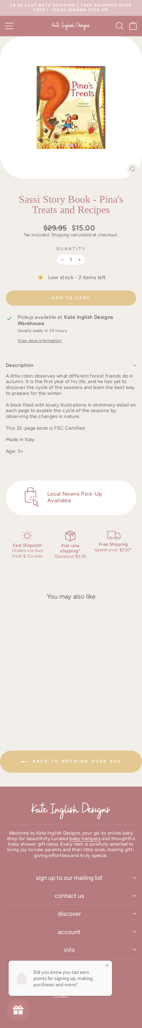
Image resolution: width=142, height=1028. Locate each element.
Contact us (69, 895)
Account (69, 931)
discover (69, 913)
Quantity (71, 248)
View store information (40, 340)
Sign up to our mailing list (69, 877)
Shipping (60, 234)
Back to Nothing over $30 (76, 761)
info (69, 949)
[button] (71, 365)
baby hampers (84, 838)
